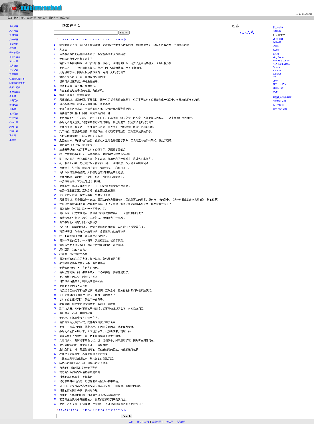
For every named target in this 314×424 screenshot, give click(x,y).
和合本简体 (278, 27)
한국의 (276, 80)
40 (55, 222)
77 (55, 390)
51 (55, 272)
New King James (281, 60)
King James (278, 57)
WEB (275, 92)
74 (55, 376)
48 (55, 258)
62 (55, 322)
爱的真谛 (53, 17)
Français (277, 70)
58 (55, 304)
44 (55, 240)
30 (55, 176)
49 (55, 263)
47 (55, 254)
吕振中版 (277, 42)
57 (55, 299)
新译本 (276, 50)
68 (55, 349)
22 (115, 39)
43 (55, 235)
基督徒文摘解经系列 (282, 97)
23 (119, 39)
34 (55, 195)
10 (76, 39)
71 (55, 363)
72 (55, 367)
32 (55, 185)
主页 (10, 17)
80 (55, 404)
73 (55, 372)
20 (109, 39)
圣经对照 (31, 17)
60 (55, 313)
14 (89, 39)
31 (55, 181)
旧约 (16, 17)
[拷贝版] (233, 26)
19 (105, 39)
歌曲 (275, 109)
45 (55, 245)
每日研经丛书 (279, 101)
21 (112, 39)
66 (55, 340)
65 (55, 335)
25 (55, 154)
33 (55, 190)
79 (55, 399)
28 (55, 167)
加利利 (114, 158)
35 (55, 199)
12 (83, 39)
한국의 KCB (278, 88)
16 (96, 39)
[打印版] (237, 26)
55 (55, 290)
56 (55, 295)
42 (55, 231)
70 (55, 358)
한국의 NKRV (279, 84)
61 (55, 317)
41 (55, 226)
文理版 (276, 54)
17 (99, 39)
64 (55, 331)
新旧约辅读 (278, 105)
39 (55, 217)
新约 (23, 17)
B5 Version (278, 39)
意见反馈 (64, 17)
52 (55, 276)
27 (55, 163)
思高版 (276, 46)
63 (55, 326)
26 (55, 158)
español (277, 74)
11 (79, 39)
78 (55, 394)
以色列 (76, 113)
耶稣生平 (42, 17)
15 (92, 39)
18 (102, 39)
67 (55, 344)
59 (55, 308)
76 (55, 385)
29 (55, 172)
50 (55, 267)
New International (281, 64)
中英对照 (277, 31)
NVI (274, 77)
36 (55, 204)
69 (55, 354)
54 (55, 285)
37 (55, 208)
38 (55, 213)
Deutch (276, 67)
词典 (285, 109)
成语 (280, 109)
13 (86, 39)
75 (55, 381)
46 (55, 249)
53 (55, 281)
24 (122, 39)
